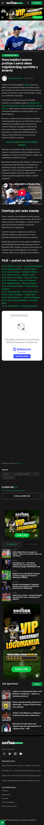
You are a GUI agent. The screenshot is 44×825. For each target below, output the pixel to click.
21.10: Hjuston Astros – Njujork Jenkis (18, 275)
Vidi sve (37, 684)
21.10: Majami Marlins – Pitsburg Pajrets (19, 283)
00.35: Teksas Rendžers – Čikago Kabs (19, 294)
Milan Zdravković (15, 78)
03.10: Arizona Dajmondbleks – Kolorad (19, 300)
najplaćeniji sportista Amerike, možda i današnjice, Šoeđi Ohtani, (22, 106)
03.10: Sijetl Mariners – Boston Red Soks (19, 306)
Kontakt (5, 798)
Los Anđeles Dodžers (22, 474)
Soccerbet (36, 3)
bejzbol (27, 84)
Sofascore (19, 463)
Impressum (6, 795)
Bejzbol (6, 474)
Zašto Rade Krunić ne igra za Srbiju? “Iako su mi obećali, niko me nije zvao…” (27, 554)
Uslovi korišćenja (8, 802)
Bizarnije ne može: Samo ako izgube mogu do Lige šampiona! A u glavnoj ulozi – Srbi (27, 726)
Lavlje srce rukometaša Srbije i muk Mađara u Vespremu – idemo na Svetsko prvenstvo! (27, 693)
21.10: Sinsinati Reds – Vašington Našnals (20, 272)
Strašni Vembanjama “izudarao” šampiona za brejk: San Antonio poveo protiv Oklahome (26, 586)
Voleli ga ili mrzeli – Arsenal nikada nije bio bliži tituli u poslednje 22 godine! (27, 597)
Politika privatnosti (9, 806)
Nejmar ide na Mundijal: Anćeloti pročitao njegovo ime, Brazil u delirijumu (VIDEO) (26, 575)
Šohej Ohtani (8, 478)
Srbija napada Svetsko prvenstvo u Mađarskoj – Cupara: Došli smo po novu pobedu (27, 704)
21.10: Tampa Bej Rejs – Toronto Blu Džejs (20, 292)
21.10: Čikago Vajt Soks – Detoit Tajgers (19, 269)
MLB (36, 474)
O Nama (5, 791)
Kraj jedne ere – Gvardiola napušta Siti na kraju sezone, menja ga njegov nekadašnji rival (26, 565)
